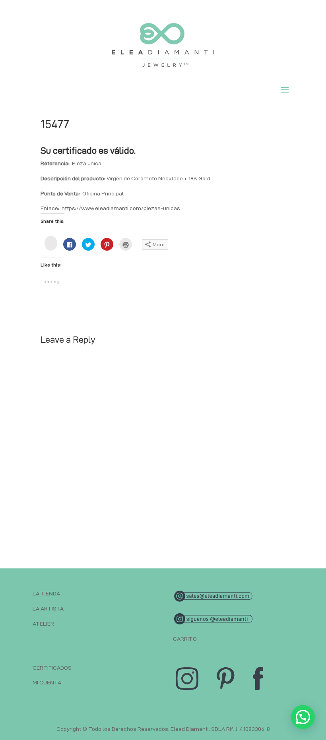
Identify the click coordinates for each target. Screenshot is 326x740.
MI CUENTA (47, 682)
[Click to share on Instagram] (51, 243)
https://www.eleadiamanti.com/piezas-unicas (121, 208)
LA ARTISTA (48, 608)
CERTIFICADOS (52, 668)
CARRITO (185, 639)
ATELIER (43, 623)
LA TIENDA (46, 593)
